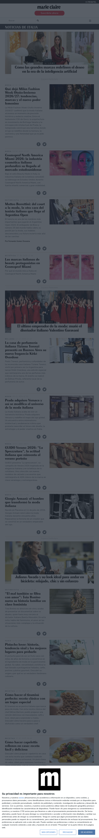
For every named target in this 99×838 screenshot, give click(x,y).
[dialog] (49, 802)
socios (21, 798)
